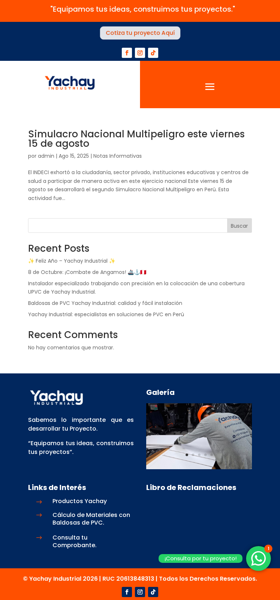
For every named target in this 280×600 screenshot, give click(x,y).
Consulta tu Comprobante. (74, 541)
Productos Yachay (79, 501)
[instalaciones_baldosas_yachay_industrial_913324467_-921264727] (199, 467)
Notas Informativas (117, 156)
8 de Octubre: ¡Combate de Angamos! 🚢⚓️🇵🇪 (87, 272)
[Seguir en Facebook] (127, 53)
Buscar (239, 226)
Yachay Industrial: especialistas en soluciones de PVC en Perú (106, 314)
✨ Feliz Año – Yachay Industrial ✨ (71, 260)
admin (46, 156)
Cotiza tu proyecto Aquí (140, 33)
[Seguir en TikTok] (153, 53)
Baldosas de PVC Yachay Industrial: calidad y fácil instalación (105, 303)
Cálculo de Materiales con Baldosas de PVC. (91, 519)
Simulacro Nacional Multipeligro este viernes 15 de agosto (136, 139)
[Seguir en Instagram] (140, 53)
